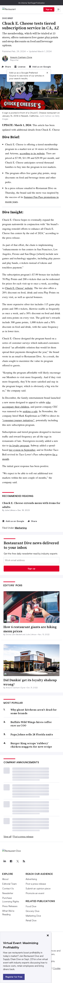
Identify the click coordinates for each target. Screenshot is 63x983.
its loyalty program (19, 445)
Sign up (49, 9)
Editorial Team (9, 883)
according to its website (32, 153)
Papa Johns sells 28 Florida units (32, 734)
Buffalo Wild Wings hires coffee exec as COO (31, 723)
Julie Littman (10, 510)
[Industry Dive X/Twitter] (17, 861)
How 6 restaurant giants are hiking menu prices (30, 629)
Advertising (31, 879)
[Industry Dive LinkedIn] (4, 861)
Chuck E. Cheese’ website (19, 288)
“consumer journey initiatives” (18, 420)
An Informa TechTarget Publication (31, 3)
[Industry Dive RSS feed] (24, 861)
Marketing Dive (33, 915)
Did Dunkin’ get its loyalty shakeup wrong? (30, 682)
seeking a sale (30, 411)
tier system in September (22, 450)
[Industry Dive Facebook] (11, 861)
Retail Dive (31, 920)
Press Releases (9, 906)
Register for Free (13, 976)
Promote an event (35, 893)
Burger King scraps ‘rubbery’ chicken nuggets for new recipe (31, 745)
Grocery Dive (32, 911)
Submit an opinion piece (38, 888)
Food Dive (31, 906)
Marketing (21, 527)
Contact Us (8, 888)
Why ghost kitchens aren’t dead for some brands (34, 711)
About (5, 879)
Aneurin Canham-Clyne (21, 57)
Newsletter (7, 893)
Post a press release (23, 836)
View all (7, 836)
